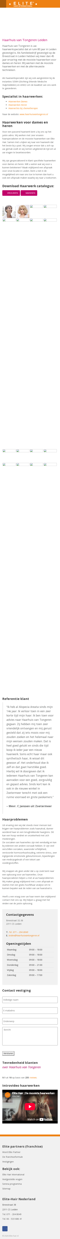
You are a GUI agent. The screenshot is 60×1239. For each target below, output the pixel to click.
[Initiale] (50, 211)
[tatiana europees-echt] (36, 333)
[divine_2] (50, 333)
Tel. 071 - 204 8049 (11, 1214)
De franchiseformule (12, 1156)
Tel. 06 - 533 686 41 (12, 1218)
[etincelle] (23, 211)
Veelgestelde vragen (12, 1179)
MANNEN (29, 192)
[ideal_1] (36, 211)
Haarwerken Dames (17, 101)
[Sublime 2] (9, 455)
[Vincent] (23, 577)
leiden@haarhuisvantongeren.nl (24, 935)
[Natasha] (23, 455)
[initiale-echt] (23, 333)
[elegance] (9, 211)
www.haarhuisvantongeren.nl (34, 114)
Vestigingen (8, 1161)
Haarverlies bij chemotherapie (23, 108)
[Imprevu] (9, 224)
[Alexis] (9, 577)
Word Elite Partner (11, 1152)
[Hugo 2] (50, 469)
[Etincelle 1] (50, 455)
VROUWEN (12, 192)
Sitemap (6, 1188)
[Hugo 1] (36, 469)
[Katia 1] (36, 455)
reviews (33, 1077)
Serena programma (12, 1183)
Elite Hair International (13, 1174)
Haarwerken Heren (17, 104)
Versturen (8, 1053)
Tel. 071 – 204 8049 (18, 932)
